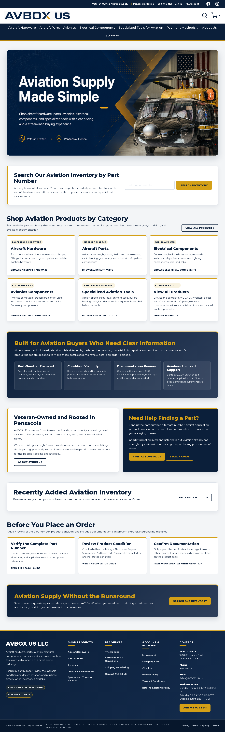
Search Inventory (194, 185)
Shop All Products (193, 497)
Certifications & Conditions (114, 659)
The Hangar (112, 652)
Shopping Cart (150, 661)
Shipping (204, 726)
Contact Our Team (195, 707)
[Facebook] (208, 4)
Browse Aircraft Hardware (29, 270)
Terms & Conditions (153, 681)
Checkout (147, 668)
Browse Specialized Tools (99, 315)
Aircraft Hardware (22, 27)
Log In (178, 4)
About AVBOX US (30, 462)
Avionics (69, 27)
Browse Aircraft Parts (97, 270)
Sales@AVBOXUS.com (192, 678)
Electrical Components (97, 27)
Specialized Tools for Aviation (141, 27)
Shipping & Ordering (117, 667)
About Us (209, 27)
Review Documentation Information (178, 563)
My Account (192, 4)
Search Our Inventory (190, 601)
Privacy (185, 726)
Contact (112, 36)
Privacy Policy (150, 674)
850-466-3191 (165, 4)
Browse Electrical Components (175, 270)
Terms (195, 726)
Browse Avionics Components (31, 315)
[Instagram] (217, 4)
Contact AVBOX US (147, 456)
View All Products (199, 227)
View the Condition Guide (99, 563)
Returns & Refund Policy (156, 687)
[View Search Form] (205, 16)
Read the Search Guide (25, 568)
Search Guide (179, 456)
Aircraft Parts (50, 27)
